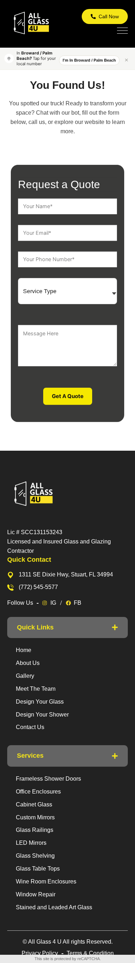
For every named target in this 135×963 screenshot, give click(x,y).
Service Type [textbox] (40, 291)
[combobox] (67, 291)
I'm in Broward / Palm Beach (89, 60)
